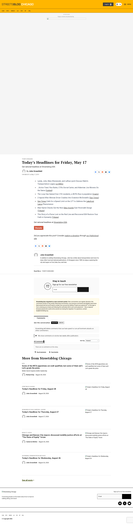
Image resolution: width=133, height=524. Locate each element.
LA (17, 11)
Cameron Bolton (31, 442)
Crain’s (95, 194)
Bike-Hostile (69, 208)
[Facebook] (120, 503)
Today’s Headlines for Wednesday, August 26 (41, 458)
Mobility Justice (27, 432)
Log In (107, 4)
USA (3, 11)
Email (55, 289)
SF (25, 11)
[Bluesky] (129, 503)
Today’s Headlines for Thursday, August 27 (40, 412)
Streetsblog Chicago (28, 386)
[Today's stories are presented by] (66, 85)
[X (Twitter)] (124, 503)
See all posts (27, 480)
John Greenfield (35, 171)
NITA (23, 363)
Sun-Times (94, 198)
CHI (22, 11)
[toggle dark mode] (119, 4)
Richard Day (30, 375)
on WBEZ (59, 184)
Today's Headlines (27, 159)
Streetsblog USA (60, 222)
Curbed (49, 190)
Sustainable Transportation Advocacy (34, 455)
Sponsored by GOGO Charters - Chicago (34, 409)
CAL (29, 11)
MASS (13, 11)
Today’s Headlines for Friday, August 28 (39, 389)
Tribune (41, 211)
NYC (8, 11)
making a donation (72, 236)
